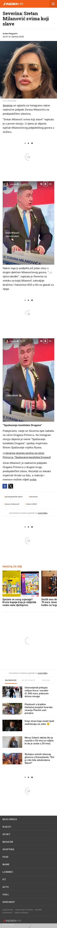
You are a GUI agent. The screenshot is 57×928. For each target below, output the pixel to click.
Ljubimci (7, 872)
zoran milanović (11, 504)
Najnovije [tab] (11, 680)
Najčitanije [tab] (28, 680)
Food (5, 857)
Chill (5, 894)
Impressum (7, 912)
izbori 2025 (31, 504)
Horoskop (8, 902)
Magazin (7, 842)
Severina (7, 105)
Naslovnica (9, 819)
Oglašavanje (7, 910)
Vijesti (6, 827)
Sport (6, 834)
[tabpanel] (28, 726)
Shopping (8, 849)
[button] (53, 4)
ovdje (33, 479)
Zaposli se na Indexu (24, 910)
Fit (4, 879)
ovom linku (42, 513)
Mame (6, 864)
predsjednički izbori (13, 497)
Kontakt (38, 910)
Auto (5, 887)
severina (33, 497)
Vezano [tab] (46, 680)
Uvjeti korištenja (21, 912)
